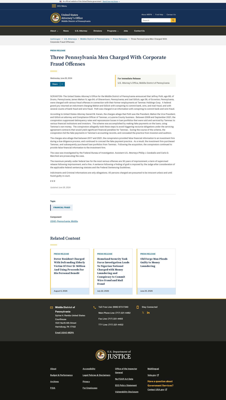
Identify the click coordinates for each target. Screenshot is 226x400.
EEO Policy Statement (126, 385)
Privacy (86, 381)
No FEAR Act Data (124, 379)
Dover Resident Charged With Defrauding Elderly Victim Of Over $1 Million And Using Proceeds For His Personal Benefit (69, 266)
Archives (54, 381)
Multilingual (153, 369)
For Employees (90, 388)
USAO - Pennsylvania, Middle (64, 221)
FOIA (52, 388)
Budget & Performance (61, 375)
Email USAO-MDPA (64, 332)
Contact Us (171, 15)
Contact (156, 389)
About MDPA (147, 15)
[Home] (71, 22)
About (53, 369)
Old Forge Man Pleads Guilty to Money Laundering (153, 262)
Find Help (159, 15)
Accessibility (89, 369)
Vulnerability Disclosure (126, 392)
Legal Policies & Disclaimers (96, 375)
